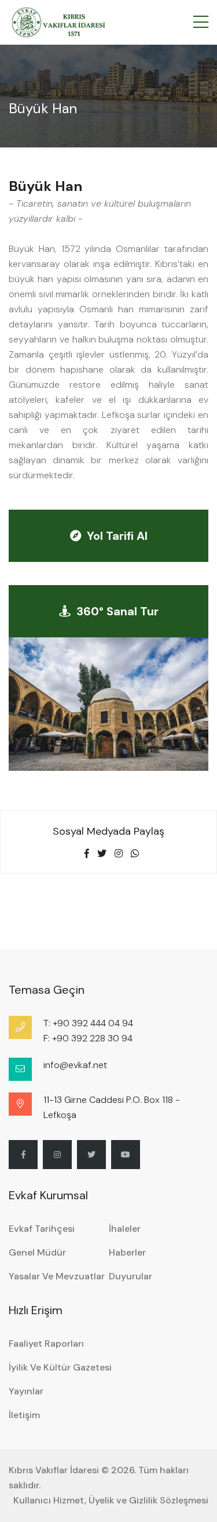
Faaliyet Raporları (46, 1343)
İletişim (24, 1415)
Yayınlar (26, 1391)
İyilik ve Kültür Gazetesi (60, 1367)
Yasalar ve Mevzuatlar (57, 1276)
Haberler (127, 1252)
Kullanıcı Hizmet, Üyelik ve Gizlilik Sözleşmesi (110, 1500)
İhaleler (125, 1228)
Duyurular (130, 1276)
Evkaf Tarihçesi (42, 1228)
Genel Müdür (37, 1252)
